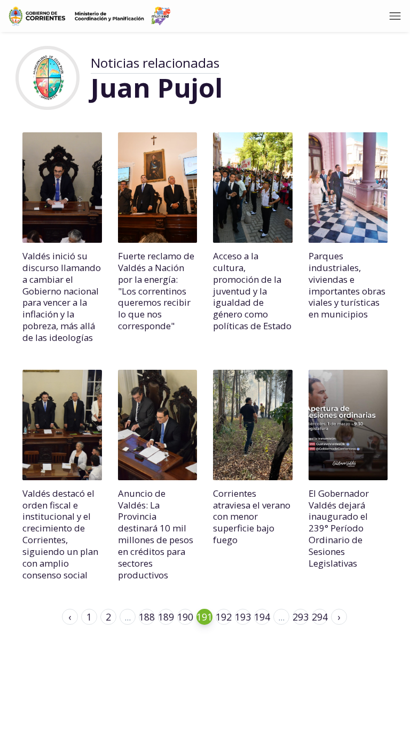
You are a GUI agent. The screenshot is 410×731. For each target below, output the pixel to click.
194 (262, 616)
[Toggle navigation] (395, 16)
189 (166, 616)
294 (320, 616)
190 (185, 616)
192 (224, 616)
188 (147, 616)
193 (243, 616)
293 (301, 616)
